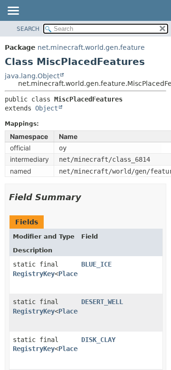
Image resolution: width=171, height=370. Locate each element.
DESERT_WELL (102, 301)
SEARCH (28, 29)
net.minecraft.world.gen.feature (91, 47)
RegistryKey (34, 274)
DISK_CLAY (98, 339)
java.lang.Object (32, 76)
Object (46, 108)
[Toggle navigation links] (13, 11)
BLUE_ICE (96, 264)
